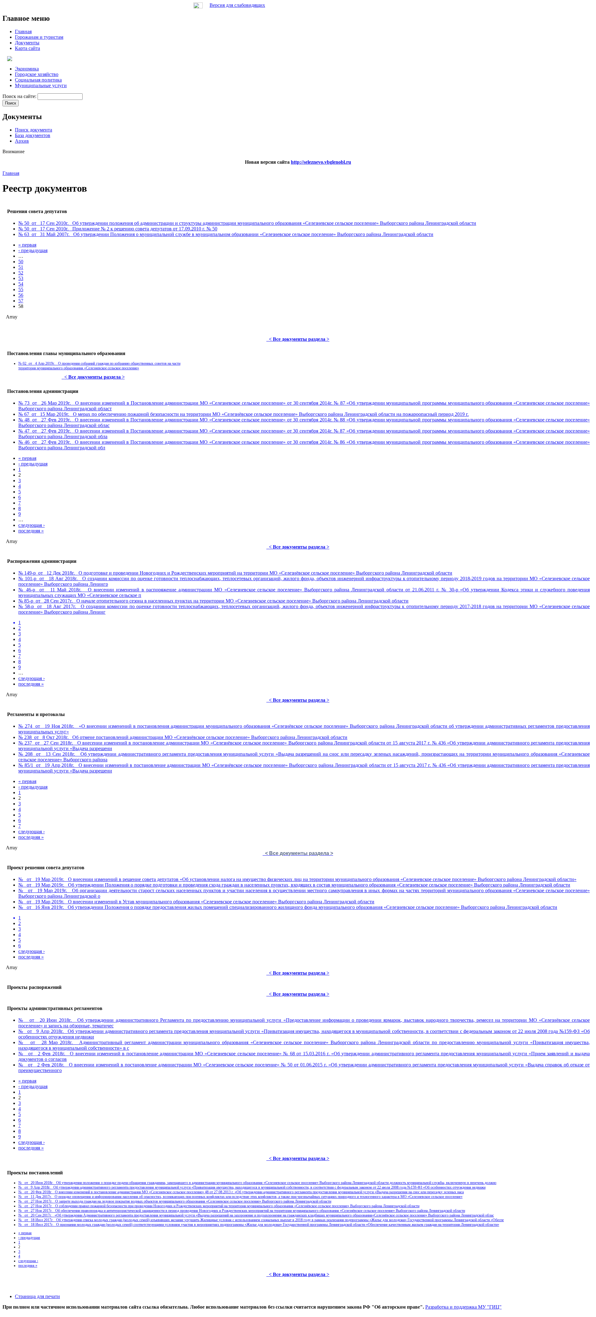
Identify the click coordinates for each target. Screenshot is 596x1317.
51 (20, 267)
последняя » (31, 530)
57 (20, 300)
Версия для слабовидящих (237, 5)
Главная (10, 173)
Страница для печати (37, 1296)
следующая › (31, 525)
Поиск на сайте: (20, 96)
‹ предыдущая (32, 250)
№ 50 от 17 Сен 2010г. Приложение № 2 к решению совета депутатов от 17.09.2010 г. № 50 (117, 228)
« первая (27, 244)
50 (20, 261)
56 (20, 295)
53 (20, 278)
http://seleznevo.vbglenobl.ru (321, 162)
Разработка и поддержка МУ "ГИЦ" (463, 1307)
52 (20, 272)
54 (20, 284)
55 (20, 289)
